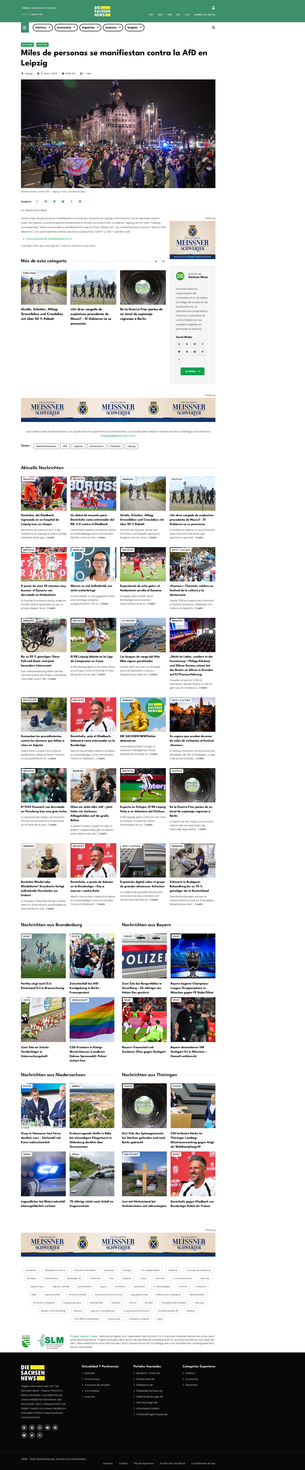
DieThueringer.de (147, 1402)
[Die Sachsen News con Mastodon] (32, 1435)
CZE (187, 14)
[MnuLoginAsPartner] (213, 8)
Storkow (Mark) (77, 1294)
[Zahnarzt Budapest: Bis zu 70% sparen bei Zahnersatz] (192, 860)
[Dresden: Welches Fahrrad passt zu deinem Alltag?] (44, 635)
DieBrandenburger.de (149, 1396)
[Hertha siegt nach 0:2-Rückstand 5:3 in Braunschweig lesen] (43, 955)
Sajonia (78, 446)
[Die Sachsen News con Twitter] (40, 1435)
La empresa (92, 1379)
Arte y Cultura (181, 550)
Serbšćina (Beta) (204, 14)
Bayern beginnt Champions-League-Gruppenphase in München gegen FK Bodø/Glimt (192, 988)
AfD (65, 446)
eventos (90, 1396)
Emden (149, 1302)
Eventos (111, 27)
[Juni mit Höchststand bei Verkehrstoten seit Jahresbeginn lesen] (144, 1173)
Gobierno (31, 1270)
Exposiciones (52, 1294)
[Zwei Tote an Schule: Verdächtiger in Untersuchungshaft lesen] (43, 1019)
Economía (64, 27)
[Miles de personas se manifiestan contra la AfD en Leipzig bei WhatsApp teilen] (37, 201)
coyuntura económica (136, 1310)
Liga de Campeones (103, 1310)
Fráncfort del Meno (85, 1270)
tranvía (183, 1286)
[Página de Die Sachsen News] (24, 1427)
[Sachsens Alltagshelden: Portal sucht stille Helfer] (93, 785)
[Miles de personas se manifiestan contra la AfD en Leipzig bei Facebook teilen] (46, 201)
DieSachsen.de (145, 1379)
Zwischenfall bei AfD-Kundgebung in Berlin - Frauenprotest (85, 988)
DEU (151, 14)
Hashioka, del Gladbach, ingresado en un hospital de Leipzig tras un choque (40, 520)
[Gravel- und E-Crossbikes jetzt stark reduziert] (143, 493)
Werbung (127, 479)
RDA (160, 1319)
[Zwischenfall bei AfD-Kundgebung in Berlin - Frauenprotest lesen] (92, 955)
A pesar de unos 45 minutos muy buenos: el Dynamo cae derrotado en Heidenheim (43, 590)
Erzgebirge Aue (72, 1302)
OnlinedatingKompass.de (151, 1414)
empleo (116, 1302)
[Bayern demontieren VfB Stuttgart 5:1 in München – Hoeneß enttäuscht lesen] (193, 1019)
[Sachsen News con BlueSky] (195, 351)
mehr (51, 537)
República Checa (55, 1270)
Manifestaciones (46, 446)
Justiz (26, 1000)
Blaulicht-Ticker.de (148, 1373)
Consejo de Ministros (198, 1270)
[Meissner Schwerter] (192, 240)
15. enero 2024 (49, 73)
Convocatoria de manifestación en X (49, 239)
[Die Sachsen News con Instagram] (40, 1427)
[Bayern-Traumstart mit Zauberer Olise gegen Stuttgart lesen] (144, 1019)
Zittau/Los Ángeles (44, 1302)
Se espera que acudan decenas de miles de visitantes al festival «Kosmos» (192, 741)
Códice (123, 1463)
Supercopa (37, 1286)
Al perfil (190, 371)
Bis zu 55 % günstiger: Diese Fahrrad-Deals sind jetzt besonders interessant (40, 661)
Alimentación (197, 1294)
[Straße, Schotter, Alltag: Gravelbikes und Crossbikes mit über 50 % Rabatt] (44, 287)
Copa (143, 1278)
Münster (109, 1270)
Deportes (88, 27)
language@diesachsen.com (118, 436)
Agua (103, 1286)
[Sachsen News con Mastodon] (202, 351)
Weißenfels (96, 1302)
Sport (26, 936)
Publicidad (29, 273)
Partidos (115, 446)
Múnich (78, 1310)
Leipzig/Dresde (139, 1294)
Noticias (27, 44)
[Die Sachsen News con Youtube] (47, 1427)
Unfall (27, 1154)
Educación (30, 700)
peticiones (114, 1319)
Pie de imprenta (144, 1463)
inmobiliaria (85, 1286)
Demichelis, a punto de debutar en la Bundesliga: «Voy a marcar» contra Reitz (92, 886)
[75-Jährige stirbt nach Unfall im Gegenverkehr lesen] (92, 1173)
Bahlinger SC (74, 1278)
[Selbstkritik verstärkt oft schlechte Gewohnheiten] (93, 564)
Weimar (173, 1270)
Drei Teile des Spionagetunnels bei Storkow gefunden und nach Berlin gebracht (144, 1138)
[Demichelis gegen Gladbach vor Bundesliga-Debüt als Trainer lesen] (193, 1173)
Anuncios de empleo (97, 1385)
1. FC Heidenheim (150, 1270)
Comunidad (92, 1390)
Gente (133, 1302)
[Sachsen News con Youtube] (179, 351)
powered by (32, 14)
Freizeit (128, 936)
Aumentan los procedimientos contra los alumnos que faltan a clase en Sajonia (42, 741)
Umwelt (76, 1086)
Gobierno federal (139, 1319)
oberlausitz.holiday (147, 1408)
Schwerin (120, 1286)
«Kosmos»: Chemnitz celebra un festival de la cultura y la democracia (191, 590)
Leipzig (28, 73)
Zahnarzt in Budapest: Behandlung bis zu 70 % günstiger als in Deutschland (189, 886)
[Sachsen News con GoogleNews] (179, 344)
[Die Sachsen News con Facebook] (55, 1427)
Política (40, 27)
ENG (160, 14)
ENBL (34, 1294)
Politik (76, 936)
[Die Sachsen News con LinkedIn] (32, 1427)
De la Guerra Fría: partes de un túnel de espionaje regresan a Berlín (141, 314)
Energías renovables (174, 1302)
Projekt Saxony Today (84, 1336)
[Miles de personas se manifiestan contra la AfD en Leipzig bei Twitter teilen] (71, 201)
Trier (111, 1278)
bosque (31, 1278)
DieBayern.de (144, 1385)
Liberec (191, 1310)
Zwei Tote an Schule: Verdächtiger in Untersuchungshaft (35, 1052)
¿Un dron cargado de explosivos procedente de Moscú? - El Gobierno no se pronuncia (192, 520)
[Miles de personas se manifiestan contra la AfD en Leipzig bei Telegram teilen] (80, 201)
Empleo (133, 27)
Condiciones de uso (203, 1463)
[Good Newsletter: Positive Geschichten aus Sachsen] (143, 714)
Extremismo (97, 446)
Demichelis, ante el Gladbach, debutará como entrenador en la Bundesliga (93, 741)
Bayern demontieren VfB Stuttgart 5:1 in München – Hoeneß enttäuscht (189, 1052)
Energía (127, 1270)
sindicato (139, 1286)
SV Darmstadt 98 (168, 1310)
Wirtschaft (131, 1154)
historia (204, 1278)
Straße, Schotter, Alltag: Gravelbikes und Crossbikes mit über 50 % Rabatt (42, 314)
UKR (169, 14)
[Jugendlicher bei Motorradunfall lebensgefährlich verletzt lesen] (43, 1173)
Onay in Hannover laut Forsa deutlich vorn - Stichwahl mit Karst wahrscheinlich (41, 1138)
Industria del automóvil (108, 1294)
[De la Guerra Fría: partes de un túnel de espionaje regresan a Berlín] (143, 287)
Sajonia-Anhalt (61, 1286)
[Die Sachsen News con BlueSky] (24, 1435)
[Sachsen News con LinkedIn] (195, 344)
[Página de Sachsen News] (187, 344)
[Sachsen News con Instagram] (202, 344)
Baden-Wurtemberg (53, 1310)
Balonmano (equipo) (169, 1294)
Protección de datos (172, 1463)
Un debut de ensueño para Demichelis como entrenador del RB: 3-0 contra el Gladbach (92, 520)
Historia (199, 1302)
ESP (178, 14)
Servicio (108, 1463)
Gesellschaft (80, 1000)
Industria (201, 1286)
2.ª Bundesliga (162, 1286)
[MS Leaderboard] (118, 410)
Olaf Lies (160, 1278)
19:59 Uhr (70, 73)
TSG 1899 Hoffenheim (86, 1319)
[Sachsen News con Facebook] (187, 351)
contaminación (182, 1278)
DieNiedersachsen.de (149, 1390)
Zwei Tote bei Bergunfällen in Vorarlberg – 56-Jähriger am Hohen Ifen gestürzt (142, 988)
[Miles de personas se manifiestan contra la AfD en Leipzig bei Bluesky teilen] (63, 201)
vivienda (95, 1278)
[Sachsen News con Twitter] (179, 359)
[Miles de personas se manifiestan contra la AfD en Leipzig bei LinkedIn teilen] (54, 201)
